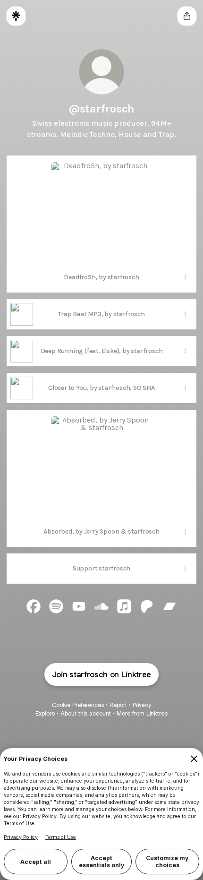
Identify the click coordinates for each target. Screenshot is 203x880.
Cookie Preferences (78, 705)
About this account (85, 713)
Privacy (142, 705)
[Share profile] (187, 16)
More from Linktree (142, 713)
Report (118, 705)
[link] (33, 606)
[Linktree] (16, 16)
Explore (45, 713)
